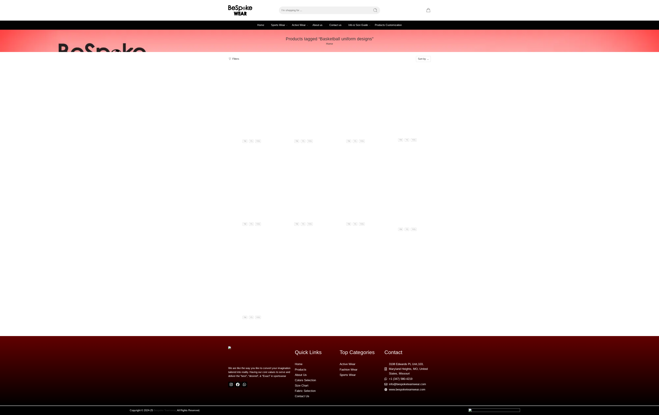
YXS (258, 141)
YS (251, 141)
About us (317, 25)
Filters (235, 58)
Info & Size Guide (358, 25)
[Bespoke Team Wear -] (240, 10)
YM (245, 141)
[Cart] (428, 10)
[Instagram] (231, 385)
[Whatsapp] (244, 385)
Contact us (335, 25)
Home (260, 25)
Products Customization (388, 25)
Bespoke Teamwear (165, 410)
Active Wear (299, 25)
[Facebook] (238, 385)
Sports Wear (278, 25)
